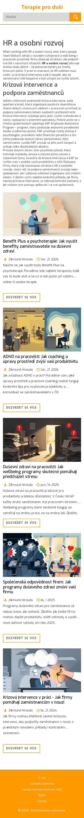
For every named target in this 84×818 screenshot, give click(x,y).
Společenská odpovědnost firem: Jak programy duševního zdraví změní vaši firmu (39, 587)
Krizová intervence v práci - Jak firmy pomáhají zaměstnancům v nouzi (37, 700)
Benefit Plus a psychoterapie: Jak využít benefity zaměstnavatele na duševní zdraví (40, 246)
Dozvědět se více (21, 297)
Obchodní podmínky (42, 784)
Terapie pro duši (42, 7)
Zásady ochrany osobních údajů (42, 789)
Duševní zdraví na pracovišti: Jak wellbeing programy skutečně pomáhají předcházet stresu (40, 471)
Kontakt (42, 801)
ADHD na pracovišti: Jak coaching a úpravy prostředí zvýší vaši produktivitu (40, 359)
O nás (42, 778)
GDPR (42, 795)
